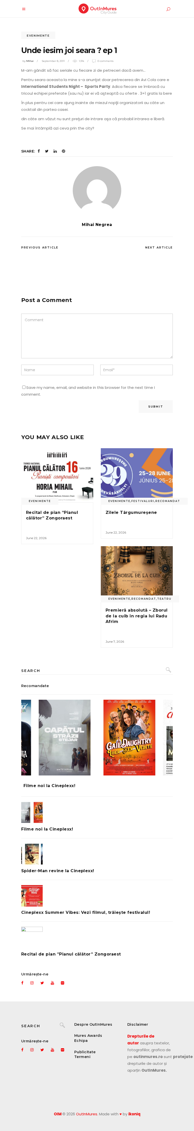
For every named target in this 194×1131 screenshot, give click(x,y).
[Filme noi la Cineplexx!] (97, 737)
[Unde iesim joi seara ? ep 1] (97, 190)
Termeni (82, 1056)
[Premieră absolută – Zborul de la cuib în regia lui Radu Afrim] (137, 573)
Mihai (30, 61)
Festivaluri (142, 501)
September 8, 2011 (53, 61)
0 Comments (105, 61)
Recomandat (167, 501)
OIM (58, 1114)
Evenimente (38, 35)
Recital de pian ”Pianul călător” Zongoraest (71, 954)
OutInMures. (87, 1114)
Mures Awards (88, 1035)
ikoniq (134, 1114)
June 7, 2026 (115, 641)
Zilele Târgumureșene (131, 512)
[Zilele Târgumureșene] (137, 475)
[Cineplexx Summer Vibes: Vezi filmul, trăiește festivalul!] (97, 896)
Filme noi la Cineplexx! (49, 785)
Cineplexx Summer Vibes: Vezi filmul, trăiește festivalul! (85, 912)
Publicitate (85, 1052)
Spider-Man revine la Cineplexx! (57, 870)
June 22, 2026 (36, 538)
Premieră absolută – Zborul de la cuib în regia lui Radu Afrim (136, 616)
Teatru (164, 598)
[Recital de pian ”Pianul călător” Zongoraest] (57, 475)
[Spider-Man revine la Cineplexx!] (97, 854)
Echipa (81, 1040)
